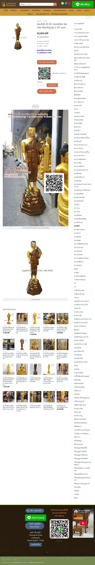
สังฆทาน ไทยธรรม (80, 326)
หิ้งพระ (76, 365)
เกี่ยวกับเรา (13, 10)
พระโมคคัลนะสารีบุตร (81, 258)
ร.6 (75, 283)
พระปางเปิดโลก (79, 166)
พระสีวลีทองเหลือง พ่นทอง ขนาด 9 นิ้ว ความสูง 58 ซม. (62, 329)
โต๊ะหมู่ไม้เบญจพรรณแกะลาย (82, 479)
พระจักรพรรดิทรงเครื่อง (82, 138)
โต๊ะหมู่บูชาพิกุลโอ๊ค (80, 448)
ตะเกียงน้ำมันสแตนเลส (81, 73)
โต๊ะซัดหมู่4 (77, 440)
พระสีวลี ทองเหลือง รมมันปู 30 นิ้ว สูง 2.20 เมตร (35, 379)
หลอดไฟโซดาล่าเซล (80, 362)
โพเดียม (76, 491)
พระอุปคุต (77, 240)
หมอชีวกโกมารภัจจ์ (80, 344)
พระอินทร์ (77, 233)
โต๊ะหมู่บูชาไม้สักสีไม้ (81, 458)
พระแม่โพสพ (78, 254)
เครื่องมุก (77, 394)
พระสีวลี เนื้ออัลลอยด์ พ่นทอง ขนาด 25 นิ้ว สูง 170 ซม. (8, 329)
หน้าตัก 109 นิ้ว (79, 340)
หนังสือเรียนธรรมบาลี (81, 337)
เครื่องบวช (77, 390)
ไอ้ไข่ (75, 498)
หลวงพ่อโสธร (78, 358)
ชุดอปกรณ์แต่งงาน (80, 64)
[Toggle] (91, 148)
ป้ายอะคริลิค (78, 123)
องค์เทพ (76, 369)
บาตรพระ (77, 112)
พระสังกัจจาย (78, 222)
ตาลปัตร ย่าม (78, 80)
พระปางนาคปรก (79, 155)
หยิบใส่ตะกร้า (52, 85)
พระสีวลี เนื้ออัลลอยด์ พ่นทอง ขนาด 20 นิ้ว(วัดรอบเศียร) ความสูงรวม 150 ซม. (8, 381)
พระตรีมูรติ (77, 141)
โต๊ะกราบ (77, 437)
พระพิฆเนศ (77, 173)
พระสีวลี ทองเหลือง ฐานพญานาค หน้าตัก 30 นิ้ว (48, 355)
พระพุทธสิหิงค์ (78, 194)
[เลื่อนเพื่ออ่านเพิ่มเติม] (47, 552)
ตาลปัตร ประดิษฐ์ (79, 77)
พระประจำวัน (78, 148)
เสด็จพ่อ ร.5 (77, 426)
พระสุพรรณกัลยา (79, 229)
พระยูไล (76, 204)
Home (6, 10)
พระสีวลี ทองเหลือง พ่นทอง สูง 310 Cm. (35, 406)
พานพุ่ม (76, 272)
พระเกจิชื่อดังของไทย (81, 244)
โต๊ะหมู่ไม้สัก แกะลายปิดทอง (82, 469)
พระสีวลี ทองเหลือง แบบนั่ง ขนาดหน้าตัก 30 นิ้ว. (48, 329)
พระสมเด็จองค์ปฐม (80, 219)
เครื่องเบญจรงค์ (79, 401)
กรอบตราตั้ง (78, 29)
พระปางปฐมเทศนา (80, 159)
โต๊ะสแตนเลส (78, 444)
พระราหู (76, 208)
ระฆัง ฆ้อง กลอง (79, 290)
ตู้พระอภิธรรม (78, 87)
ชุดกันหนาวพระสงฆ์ (80, 54)
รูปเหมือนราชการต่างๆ (81, 301)
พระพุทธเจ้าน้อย (79, 197)
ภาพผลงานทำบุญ (79, 279)
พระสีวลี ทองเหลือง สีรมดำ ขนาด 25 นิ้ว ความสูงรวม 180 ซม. (8, 356)
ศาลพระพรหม (78, 312)
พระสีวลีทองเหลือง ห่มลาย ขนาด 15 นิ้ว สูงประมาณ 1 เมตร (8, 407)
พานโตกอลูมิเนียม (80, 276)
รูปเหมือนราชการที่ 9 (81, 304)
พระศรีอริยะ (78, 215)
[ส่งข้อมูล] (55, 4)
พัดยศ (76, 269)
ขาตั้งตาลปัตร (78, 43)
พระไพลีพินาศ (78, 262)
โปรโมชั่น (77, 487)
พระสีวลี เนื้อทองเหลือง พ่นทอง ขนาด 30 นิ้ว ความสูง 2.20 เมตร (48, 380)
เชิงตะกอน (77, 412)
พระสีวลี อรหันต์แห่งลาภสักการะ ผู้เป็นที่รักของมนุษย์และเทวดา (62, 356)
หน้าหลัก (39, 21)
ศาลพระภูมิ (77, 315)
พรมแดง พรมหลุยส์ (80, 134)
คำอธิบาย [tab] (35, 106)
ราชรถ (76, 297)
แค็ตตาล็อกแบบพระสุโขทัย (59, 14)
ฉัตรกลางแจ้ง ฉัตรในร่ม (81, 47)
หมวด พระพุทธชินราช (42, 14)
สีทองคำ (77, 330)
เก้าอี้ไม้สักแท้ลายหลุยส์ (81, 376)
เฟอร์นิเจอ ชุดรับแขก (80, 423)
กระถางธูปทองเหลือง (81, 36)
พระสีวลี (76, 226)
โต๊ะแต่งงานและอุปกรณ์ (82, 483)
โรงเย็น (76, 494)
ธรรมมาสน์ (77, 105)
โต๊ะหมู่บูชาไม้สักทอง (81, 455)
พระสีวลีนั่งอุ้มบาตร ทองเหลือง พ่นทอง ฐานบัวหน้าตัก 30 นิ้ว (21, 380)
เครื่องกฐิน (77, 380)
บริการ (71, 10)
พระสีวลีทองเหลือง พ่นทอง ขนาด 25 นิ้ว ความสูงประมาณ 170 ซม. (22, 408)
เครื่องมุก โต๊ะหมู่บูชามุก (82, 398)
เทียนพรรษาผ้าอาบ (80, 419)
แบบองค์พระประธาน (60, 10)
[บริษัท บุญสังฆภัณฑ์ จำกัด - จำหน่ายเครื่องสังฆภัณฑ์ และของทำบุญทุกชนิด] (9, 4)
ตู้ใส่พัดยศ (77, 95)
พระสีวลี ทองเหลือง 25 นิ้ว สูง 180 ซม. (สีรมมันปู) (22, 355)
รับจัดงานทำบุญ (79, 294)
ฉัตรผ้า (76, 50)
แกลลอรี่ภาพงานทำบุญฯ (82, 430)
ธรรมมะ (86, 10)
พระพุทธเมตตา (79, 201)
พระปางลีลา (78, 163)
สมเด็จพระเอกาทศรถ (81, 322)
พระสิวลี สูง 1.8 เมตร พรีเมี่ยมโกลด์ (62, 406)
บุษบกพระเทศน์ (79, 116)
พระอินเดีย (77, 236)
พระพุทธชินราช (79, 177)
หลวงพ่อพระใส (79, 351)
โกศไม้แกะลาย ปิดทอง (81, 433)
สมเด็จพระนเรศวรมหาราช (82, 319)
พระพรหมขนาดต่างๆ (81, 170)
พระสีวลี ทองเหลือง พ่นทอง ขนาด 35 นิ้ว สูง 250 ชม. (62, 379)
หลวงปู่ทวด (77, 347)
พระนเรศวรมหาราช (80, 145)
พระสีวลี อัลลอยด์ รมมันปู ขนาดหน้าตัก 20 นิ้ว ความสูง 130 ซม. (35, 330)
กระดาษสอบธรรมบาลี (81, 33)
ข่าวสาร (79, 10)
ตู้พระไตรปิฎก (78, 91)
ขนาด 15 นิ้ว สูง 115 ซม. (81, 40)
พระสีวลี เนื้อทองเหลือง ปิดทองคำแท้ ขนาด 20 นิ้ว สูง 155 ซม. (22, 330)
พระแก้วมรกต (78, 247)
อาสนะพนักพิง (78, 373)
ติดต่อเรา (30, 14)
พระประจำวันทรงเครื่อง (81, 152)
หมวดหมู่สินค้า (24, 10)
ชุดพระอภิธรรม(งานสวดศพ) (82, 59)
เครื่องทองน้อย (78, 383)
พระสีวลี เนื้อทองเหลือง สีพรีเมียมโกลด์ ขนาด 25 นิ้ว (48, 407)
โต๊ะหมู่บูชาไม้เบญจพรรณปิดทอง (82, 463)
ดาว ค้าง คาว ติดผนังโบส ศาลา (82, 68)
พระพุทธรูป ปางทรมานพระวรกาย (83, 185)
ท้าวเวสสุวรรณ (79, 102)
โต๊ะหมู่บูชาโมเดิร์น (80, 451)
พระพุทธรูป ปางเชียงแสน (82, 190)
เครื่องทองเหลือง (79, 387)
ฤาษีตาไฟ (77, 308)
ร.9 (75, 287)
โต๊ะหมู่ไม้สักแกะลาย (81, 474)
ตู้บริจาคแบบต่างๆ (80, 84)
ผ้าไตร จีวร (77, 127)
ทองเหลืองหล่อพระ (80, 98)
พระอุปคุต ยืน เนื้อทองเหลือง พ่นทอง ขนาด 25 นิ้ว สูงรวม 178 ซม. (35, 356)
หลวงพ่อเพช (78, 355)
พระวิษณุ (77, 211)
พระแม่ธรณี (78, 251)
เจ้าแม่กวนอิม (78, 408)
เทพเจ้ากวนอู (78, 415)
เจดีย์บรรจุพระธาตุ (80, 405)
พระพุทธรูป (46, 10)
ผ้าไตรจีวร (77, 130)
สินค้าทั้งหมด (36, 10)
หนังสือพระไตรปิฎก (80, 333)
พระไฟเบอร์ (78, 265)
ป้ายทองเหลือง (78, 120)
